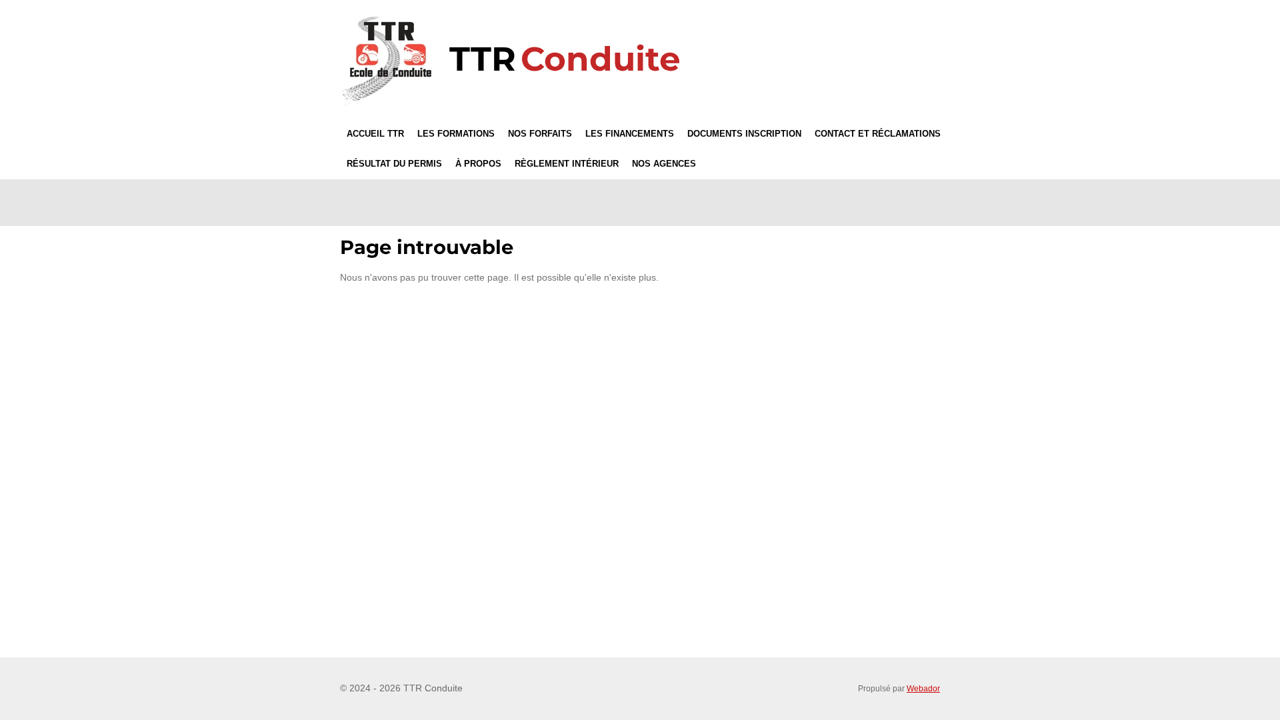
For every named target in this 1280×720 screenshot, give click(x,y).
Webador (923, 688)
